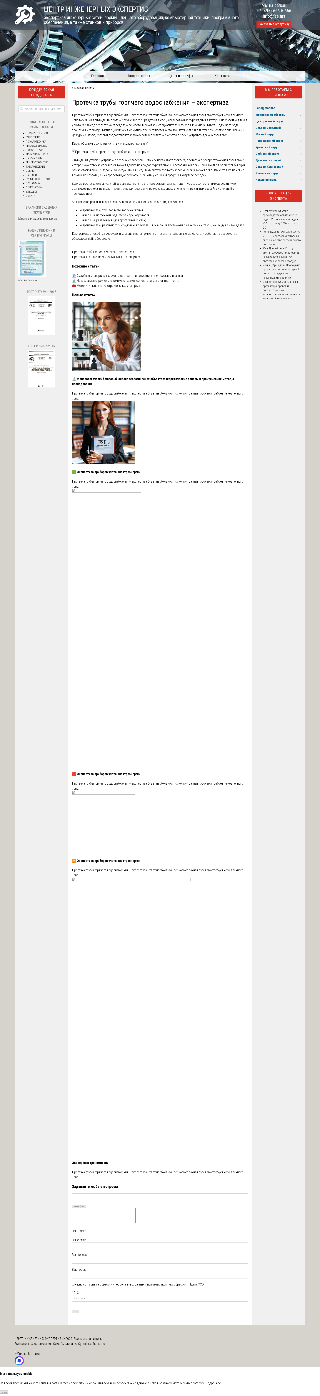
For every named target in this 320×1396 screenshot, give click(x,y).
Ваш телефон (80, 1255)
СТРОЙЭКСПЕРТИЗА (83, 88)
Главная (97, 76)
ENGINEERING (33, 137)
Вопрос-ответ (139, 76)
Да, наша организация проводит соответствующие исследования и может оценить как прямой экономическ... (281, 290)
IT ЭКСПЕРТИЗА (34, 150)
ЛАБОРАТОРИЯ (34, 158)
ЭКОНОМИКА (33, 183)
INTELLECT (31, 191)
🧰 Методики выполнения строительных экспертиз (106, 286)
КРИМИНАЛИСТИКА (37, 154)
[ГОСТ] (41, 334)
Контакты (222, 76)
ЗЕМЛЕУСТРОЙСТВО (37, 162)
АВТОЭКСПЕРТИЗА (36, 145)
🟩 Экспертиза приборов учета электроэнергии (106, 472)
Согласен (4, 1392)
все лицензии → (28, 280)
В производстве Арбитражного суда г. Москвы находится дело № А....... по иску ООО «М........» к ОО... (281, 219)
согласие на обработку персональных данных (113, 1284)
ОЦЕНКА (30, 170)
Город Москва (265, 108)
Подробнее (213, 1383)
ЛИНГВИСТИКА (34, 187)
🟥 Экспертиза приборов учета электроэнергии (106, 774)
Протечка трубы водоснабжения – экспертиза (103, 252)
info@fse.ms (274, 16)
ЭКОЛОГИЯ (32, 175)
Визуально (76, 1206)
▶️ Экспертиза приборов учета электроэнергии (106, 861)
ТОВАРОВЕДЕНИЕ (35, 166)
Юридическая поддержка (41, 92)
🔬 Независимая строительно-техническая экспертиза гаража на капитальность (125, 281)
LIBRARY (30, 195)
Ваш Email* (79, 1231)
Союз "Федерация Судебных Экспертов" (80, 1344)
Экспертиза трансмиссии (90, 1163)
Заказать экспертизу (273, 24)
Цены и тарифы (180, 76)
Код (83, 1206)
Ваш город (79, 1269)
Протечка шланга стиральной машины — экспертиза (106, 257)
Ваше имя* (79, 1240)
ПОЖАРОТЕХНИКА (36, 141)
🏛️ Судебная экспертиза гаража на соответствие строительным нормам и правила (127, 276)
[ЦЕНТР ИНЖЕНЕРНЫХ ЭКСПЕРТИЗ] (25, 23)
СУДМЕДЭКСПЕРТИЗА (38, 179)
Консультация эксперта (279, 196)
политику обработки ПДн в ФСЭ (182, 1284)
